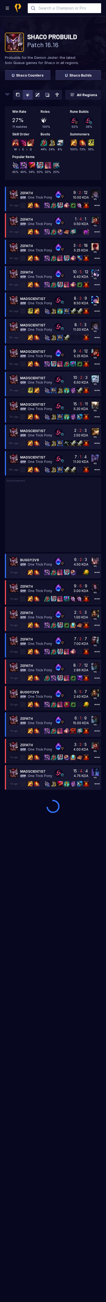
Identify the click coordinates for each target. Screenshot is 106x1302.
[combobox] (64, 8)
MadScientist (33, 299)
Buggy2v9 (29, 560)
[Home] (18, 8)
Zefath (26, 193)
